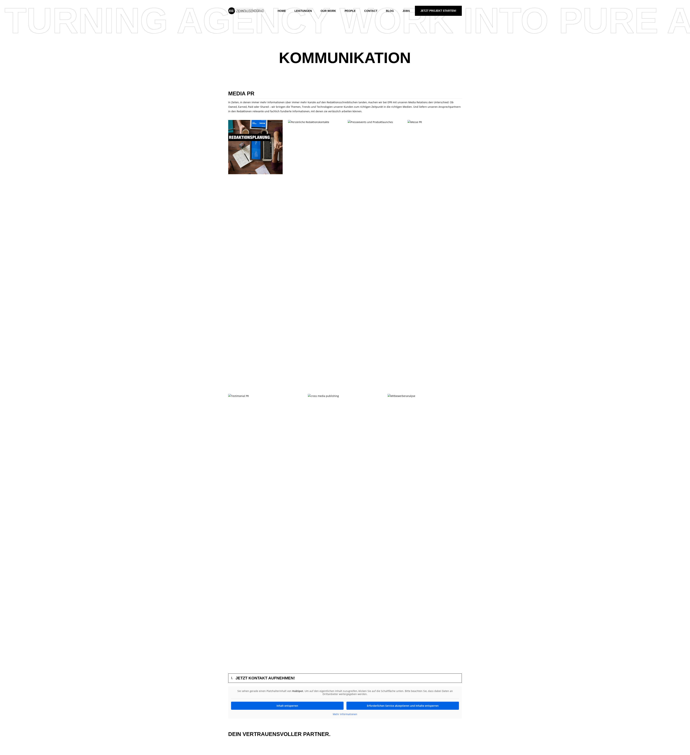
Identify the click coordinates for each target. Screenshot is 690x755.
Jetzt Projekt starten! (438, 10)
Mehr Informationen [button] (345, 714)
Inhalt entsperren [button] (287, 705)
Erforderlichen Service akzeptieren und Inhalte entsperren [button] (403, 705)
